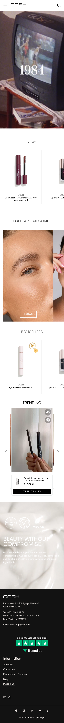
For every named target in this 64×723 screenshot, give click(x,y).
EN (9, 697)
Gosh (21, 195)
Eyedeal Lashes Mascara (20, 388)
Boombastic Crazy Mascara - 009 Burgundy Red (21, 199)
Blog (5, 679)
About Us (8, 664)
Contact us (9, 669)
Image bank (9, 684)
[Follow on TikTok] (47, 710)
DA (4, 697)
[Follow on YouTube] (40, 710)
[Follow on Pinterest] (32, 710)
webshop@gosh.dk (20, 625)
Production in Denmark (15, 674)
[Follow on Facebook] (16, 710)
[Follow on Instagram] (24, 710)
